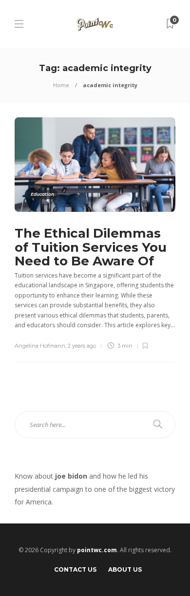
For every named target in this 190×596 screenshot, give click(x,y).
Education (42, 194)
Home (61, 85)
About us (125, 569)
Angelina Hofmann (40, 345)
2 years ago (82, 345)
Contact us (75, 569)
